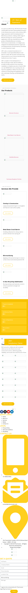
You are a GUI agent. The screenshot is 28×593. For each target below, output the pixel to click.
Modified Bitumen (14, 157)
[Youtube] (8, 411)
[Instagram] (5, 411)
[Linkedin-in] (12, 411)
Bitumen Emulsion (14, 113)
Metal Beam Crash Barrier (14, 135)
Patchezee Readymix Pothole (14, 179)
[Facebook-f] (1, 411)
